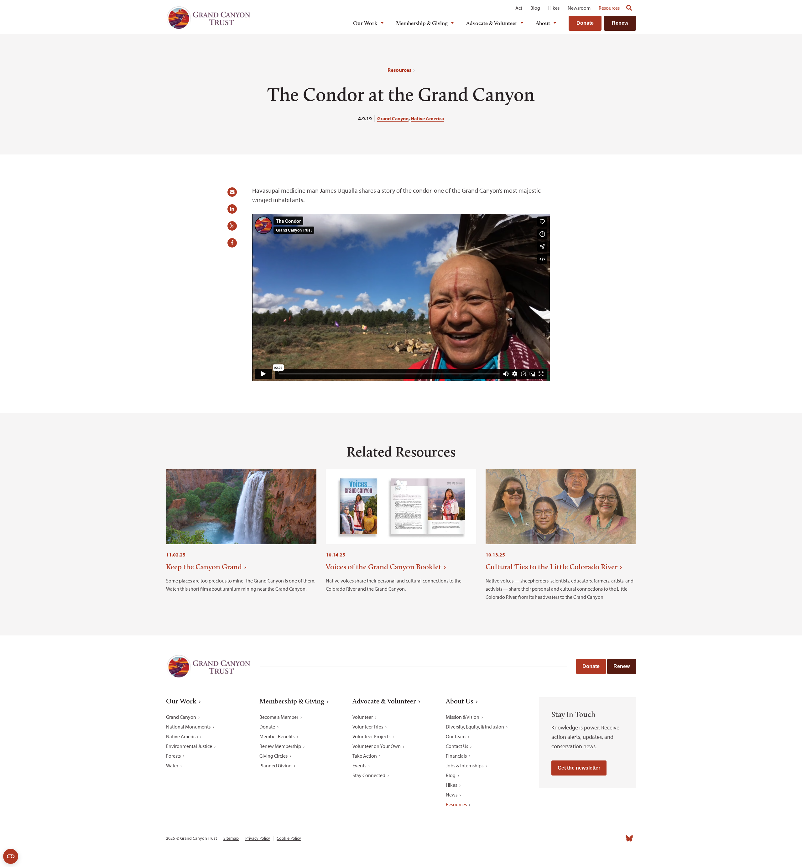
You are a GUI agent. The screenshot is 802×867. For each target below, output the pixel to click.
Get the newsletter (579, 767)
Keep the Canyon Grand (204, 566)
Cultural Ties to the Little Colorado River (551, 566)
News (451, 794)
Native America (427, 118)
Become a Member (278, 717)
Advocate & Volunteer (491, 23)
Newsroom (579, 8)
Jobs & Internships (464, 765)
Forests (173, 756)
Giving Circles (273, 756)
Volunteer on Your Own (376, 746)
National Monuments (188, 726)
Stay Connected (368, 775)
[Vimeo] (615, 838)
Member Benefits (276, 736)
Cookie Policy (289, 838)
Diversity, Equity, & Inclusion (475, 726)
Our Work (365, 23)
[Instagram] (574, 838)
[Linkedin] (588, 838)
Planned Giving (275, 765)
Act (518, 8)
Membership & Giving (422, 23)
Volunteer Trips (367, 726)
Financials (456, 756)
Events (359, 765)
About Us (459, 701)
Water (172, 765)
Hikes (554, 8)
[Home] (208, 18)
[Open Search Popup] (629, 8)
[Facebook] (560, 838)
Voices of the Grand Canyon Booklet (383, 566)
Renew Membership (280, 746)
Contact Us (457, 746)
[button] (234, 194)
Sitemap (231, 838)
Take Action (364, 756)
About (543, 23)
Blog (535, 8)
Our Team (456, 736)
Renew (620, 23)
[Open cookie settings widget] (10, 856)
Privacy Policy (257, 838)
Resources (609, 8)
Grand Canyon (393, 118)
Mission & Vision (462, 717)
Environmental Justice (189, 746)
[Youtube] (601, 838)
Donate (585, 23)
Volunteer (362, 717)
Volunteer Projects (371, 736)
